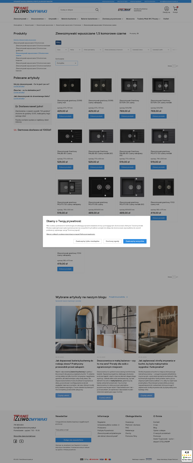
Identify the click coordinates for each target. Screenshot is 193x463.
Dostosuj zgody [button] (112, 241)
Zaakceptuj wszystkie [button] (135, 241)
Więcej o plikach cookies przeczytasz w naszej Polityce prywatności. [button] (70, 234)
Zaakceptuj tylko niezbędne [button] (87, 241)
